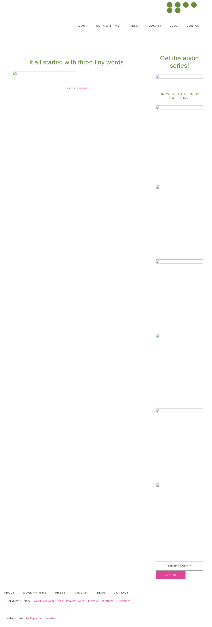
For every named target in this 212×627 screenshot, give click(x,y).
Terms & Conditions (100, 600)
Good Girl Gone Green (48, 600)
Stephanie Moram (32, 28)
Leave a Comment (76, 88)
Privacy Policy (75, 600)
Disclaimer (123, 600)
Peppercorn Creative (43, 618)
